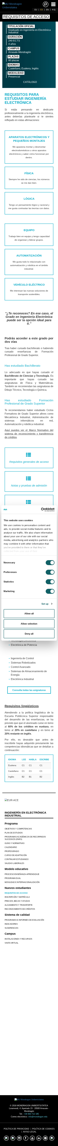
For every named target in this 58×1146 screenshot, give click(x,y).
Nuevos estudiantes (18, 888)
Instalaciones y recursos (18, 939)
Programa (11, 823)
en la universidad (29, 1071)
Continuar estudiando (16, 859)
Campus (10, 933)
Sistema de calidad (17, 914)
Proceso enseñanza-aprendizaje (22, 874)
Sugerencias (11, 928)
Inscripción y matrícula (17, 897)
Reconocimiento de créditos (20, 909)
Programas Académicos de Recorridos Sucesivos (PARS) (25, 838)
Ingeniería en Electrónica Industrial (25, 814)
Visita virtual (11, 943)
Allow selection (29, 623)
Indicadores (11, 924)
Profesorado (12, 851)
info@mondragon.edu (37, 1116)
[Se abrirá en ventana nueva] (19, 996)
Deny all (29, 633)
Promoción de (29, 1036)
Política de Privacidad (16, 1129)
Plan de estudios (14, 833)
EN (47, 10)
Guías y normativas (14, 843)
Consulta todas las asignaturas (29, 690)
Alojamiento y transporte (18, 905)
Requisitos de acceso (16, 893)
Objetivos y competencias (18, 829)
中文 (54, 10)
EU (35, 10)
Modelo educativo (16, 869)
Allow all (29, 613)
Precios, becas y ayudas (17, 901)
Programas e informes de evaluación (24, 920)
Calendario (11, 847)
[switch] (50, 572)
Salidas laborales (14, 863)
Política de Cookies (43, 1129)
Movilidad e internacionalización (22, 882)
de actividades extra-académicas (29, 1053)
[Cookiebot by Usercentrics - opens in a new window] (41, 510)
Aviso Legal (29, 1132)
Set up (45, 604)
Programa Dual (13, 878)
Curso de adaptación (16, 855)
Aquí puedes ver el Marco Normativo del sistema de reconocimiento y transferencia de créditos (29, 434)
